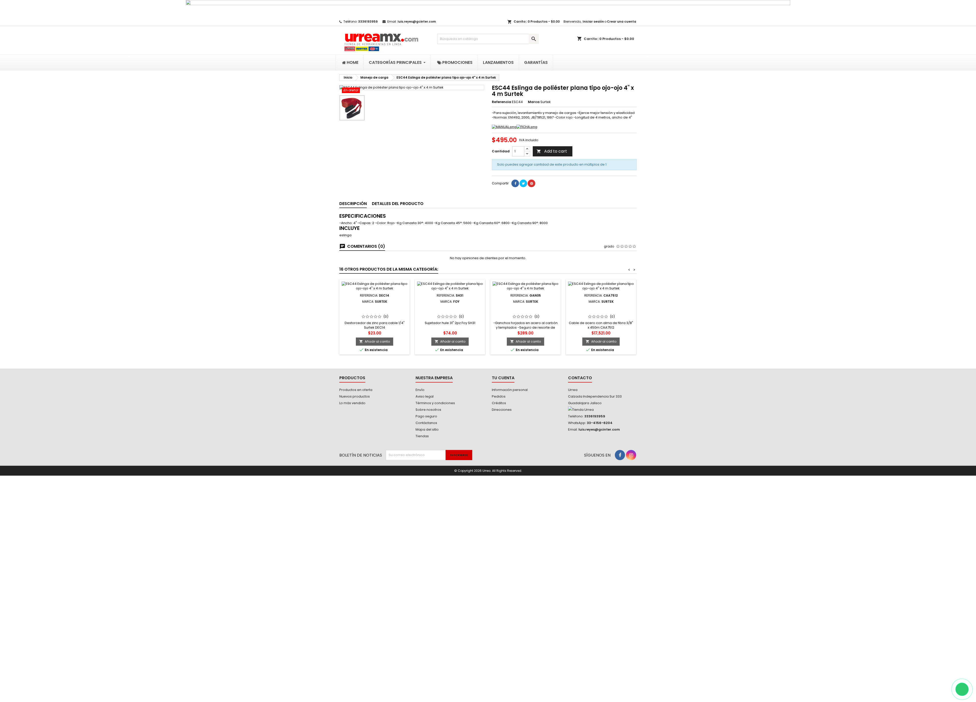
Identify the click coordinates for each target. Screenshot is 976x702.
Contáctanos (426, 422)
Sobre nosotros (428, 409)
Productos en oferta (355, 389)
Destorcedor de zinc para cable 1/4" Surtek (374, 309)
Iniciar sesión (593, 21)
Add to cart (552, 151)
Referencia (501, 102)
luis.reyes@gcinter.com (417, 21)
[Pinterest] (531, 183)
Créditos (499, 403)
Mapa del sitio (427, 429)
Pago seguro (426, 416)
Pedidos (499, 396)
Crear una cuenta (621, 21)
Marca (534, 102)
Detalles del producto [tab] (397, 204)
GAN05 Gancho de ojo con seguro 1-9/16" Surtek (525, 309)
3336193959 (368, 21)
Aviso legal (425, 396)
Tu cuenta (503, 378)
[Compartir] (515, 183)
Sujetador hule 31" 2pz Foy (450, 307)
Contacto (580, 378)
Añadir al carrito (374, 341)
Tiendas (422, 436)
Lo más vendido (352, 403)
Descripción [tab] (353, 204)
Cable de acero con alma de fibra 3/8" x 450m (601, 309)
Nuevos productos (354, 396)
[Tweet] (523, 183)
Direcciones (502, 409)
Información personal (510, 389)
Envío (420, 389)
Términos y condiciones (435, 403)
